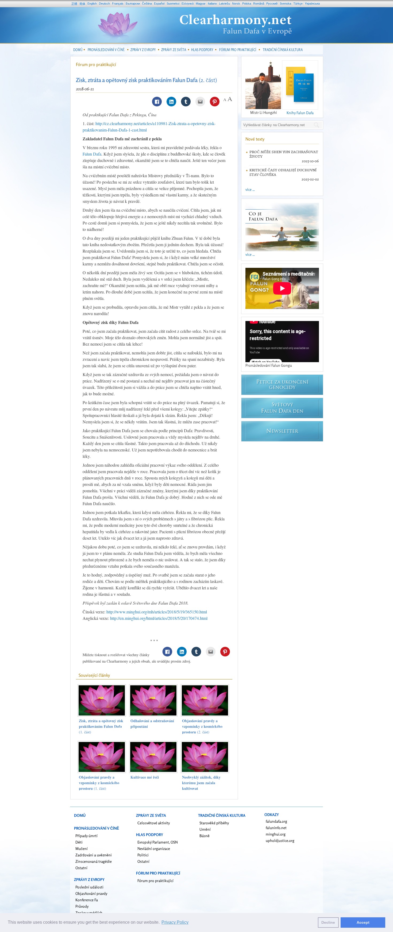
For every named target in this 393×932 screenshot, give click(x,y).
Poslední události (89, 887)
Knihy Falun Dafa (300, 112)
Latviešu (224, 3)
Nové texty (254, 139)
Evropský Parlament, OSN (157, 842)
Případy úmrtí (86, 835)
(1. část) (101, 726)
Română (258, 3)
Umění (205, 829)
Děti (79, 842)
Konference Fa (86, 900)
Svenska (285, 3)
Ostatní (81, 867)
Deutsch (104, 3)
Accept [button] (363, 922)
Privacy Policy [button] (174, 922)
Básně (204, 835)
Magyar (201, 3)
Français (118, 3)
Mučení (81, 848)
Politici (143, 855)
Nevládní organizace (153, 848)
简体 (82, 3)
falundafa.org (276, 821)
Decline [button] (328, 922)
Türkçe (298, 3)
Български (133, 3)
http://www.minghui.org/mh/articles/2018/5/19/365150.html (156, 611)
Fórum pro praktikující (96, 64)
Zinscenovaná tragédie (93, 861)
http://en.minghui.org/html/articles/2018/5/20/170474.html (158, 618)
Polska (246, 3)
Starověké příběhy (214, 823)
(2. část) (202, 726)
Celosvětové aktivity (153, 823)
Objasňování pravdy (91, 893)
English (92, 3)
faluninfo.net (276, 827)
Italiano (212, 3)
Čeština (147, 3)
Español (159, 3)
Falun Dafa (92, 154)
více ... (250, 189)
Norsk (236, 3)
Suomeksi (173, 3)
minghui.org (276, 834)
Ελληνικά (188, 3)
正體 (74, 3)
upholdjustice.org (280, 840)
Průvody (81, 906)
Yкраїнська (312, 3)
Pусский (272, 3)
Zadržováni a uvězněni (93, 855)
